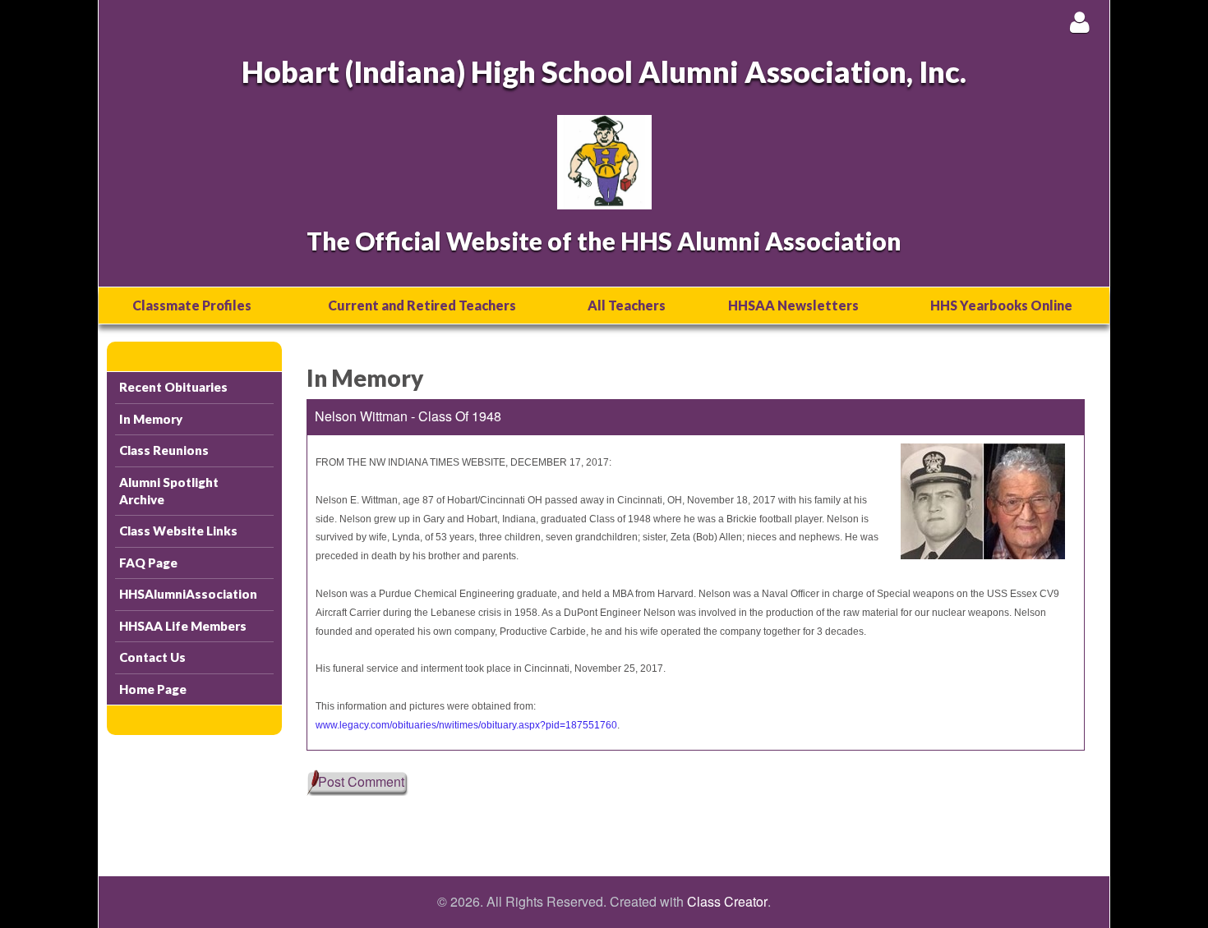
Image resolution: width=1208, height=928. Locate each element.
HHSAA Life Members (183, 625)
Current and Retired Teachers (422, 305)
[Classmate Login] (1079, 22)
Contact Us (152, 657)
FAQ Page (148, 562)
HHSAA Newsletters (793, 305)
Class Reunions (164, 450)
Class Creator (727, 902)
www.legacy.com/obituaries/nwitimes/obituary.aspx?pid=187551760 (466, 725)
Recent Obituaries (173, 386)
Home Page (153, 689)
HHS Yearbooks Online (1001, 305)
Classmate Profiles (191, 305)
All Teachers (627, 305)
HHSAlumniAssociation (188, 593)
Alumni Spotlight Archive (169, 491)
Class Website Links (178, 530)
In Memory (150, 418)
